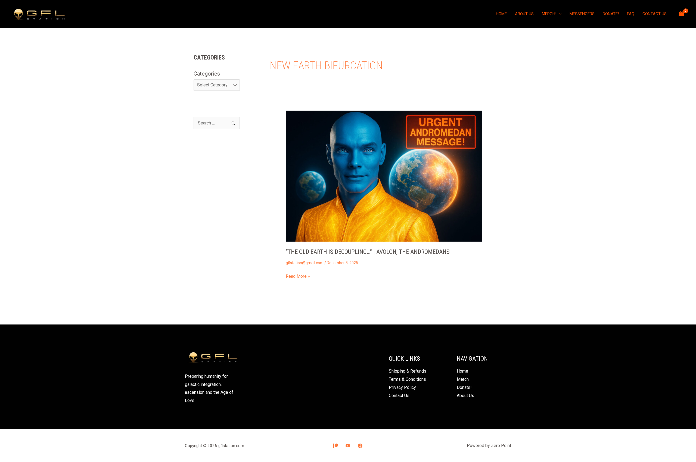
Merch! (549, 13)
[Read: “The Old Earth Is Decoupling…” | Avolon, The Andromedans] (384, 176)
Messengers (582, 13)
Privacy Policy (402, 387)
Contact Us (654, 13)
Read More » (298, 275)
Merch (463, 379)
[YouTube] (348, 446)
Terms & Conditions (407, 379)
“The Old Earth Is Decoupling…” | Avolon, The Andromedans (368, 251)
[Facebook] (360, 446)
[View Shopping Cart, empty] (681, 14)
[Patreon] (335, 446)
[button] (558, 13)
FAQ (630, 13)
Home (501, 13)
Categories (207, 73)
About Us (524, 13)
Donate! (611, 13)
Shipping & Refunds (407, 371)
